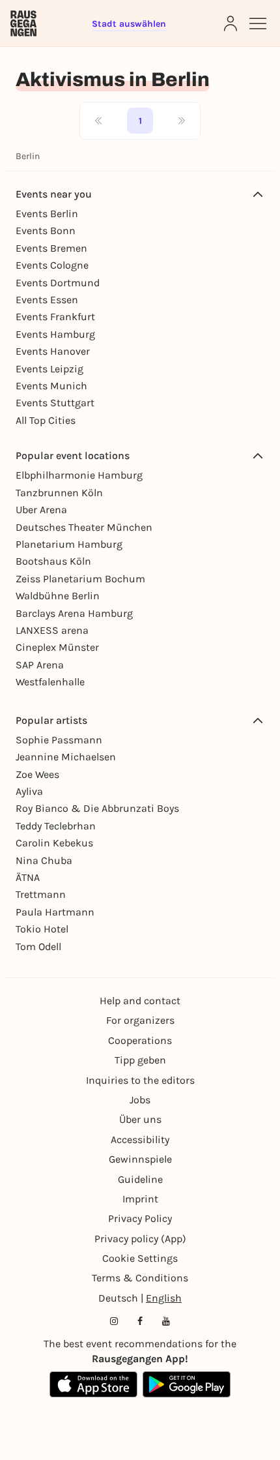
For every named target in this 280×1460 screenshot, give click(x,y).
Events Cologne (52, 265)
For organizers (140, 1020)
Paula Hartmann (55, 912)
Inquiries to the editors (140, 1080)
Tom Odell (38, 946)
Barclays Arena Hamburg (74, 613)
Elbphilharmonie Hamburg (79, 475)
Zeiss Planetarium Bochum (80, 579)
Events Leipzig (49, 369)
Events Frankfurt (55, 316)
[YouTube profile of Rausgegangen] (166, 1321)
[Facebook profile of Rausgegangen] (140, 1321)
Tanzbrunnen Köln (59, 492)
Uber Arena (41, 509)
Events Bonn (46, 230)
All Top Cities (46, 420)
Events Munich (51, 386)
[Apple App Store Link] (93, 1384)
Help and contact (140, 1000)
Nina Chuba (44, 860)
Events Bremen (51, 248)
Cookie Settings (140, 1258)
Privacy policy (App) (140, 1238)
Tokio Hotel (42, 929)
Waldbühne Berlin (58, 595)
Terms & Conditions (140, 1278)
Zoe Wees (37, 774)
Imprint (140, 1199)
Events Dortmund (58, 282)
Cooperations (140, 1040)
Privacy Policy (140, 1218)
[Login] (230, 23)
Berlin (28, 156)
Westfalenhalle (50, 682)
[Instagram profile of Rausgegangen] (114, 1321)
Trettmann (41, 894)
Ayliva (29, 791)
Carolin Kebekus (54, 843)
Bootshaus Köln (53, 561)
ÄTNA (28, 877)
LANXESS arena (52, 630)
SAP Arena (40, 665)
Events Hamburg (55, 334)
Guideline (140, 1179)
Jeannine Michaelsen (66, 757)
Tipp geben (140, 1060)
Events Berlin (47, 213)
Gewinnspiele (140, 1159)
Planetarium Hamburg (69, 544)
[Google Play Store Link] (187, 1384)
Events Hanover (53, 351)
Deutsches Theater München (84, 527)
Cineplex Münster (57, 647)
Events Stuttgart (55, 402)
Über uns (140, 1119)
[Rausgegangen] (23, 23)
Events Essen (47, 299)
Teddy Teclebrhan (56, 826)
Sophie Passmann (59, 740)
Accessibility (140, 1139)
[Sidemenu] (258, 23)
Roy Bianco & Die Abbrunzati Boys (97, 808)
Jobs (140, 1100)
